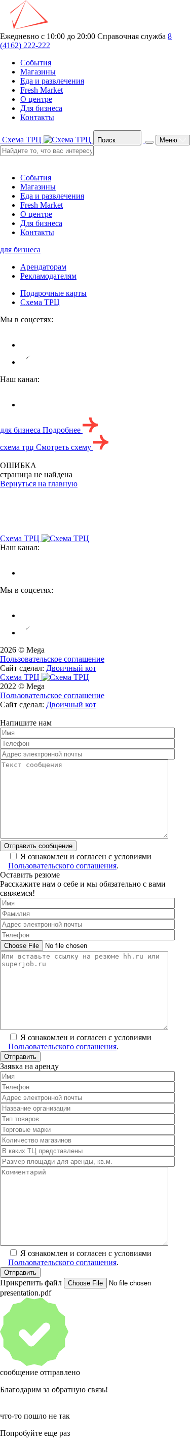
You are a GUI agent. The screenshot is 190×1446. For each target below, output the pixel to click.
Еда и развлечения (52, 81)
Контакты (37, 117)
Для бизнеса (41, 108)
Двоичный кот (71, 668)
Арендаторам (43, 266)
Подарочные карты (53, 293)
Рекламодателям (48, 276)
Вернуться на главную (39, 483)
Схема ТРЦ (40, 302)
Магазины (38, 71)
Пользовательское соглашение (52, 659)
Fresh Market (41, 90)
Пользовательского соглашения (62, 865)
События (35, 62)
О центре (36, 99)
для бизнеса (20, 249)
